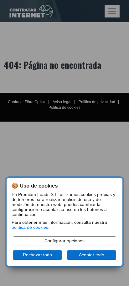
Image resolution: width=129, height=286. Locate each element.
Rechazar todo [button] (37, 255)
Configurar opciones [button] (64, 240)
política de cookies (30, 227)
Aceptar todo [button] (91, 255)
